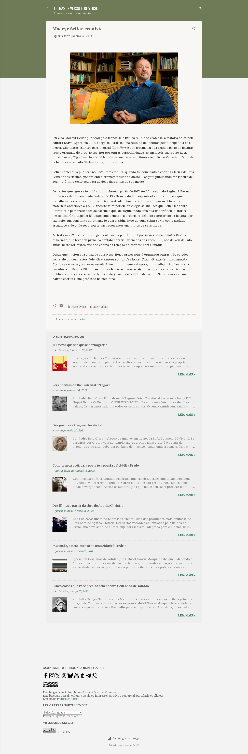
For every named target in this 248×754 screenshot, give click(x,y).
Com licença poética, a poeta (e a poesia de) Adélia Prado (95, 465)
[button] (193, 29)
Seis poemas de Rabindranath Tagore (81, 385)
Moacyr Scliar (99, 306)
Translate (72, 716)
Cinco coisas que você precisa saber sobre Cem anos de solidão (100, 586)
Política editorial (67, 698)
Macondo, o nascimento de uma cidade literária (89, 546)
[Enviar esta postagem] (61, 306)
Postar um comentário (70, 319)
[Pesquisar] (200, 9)
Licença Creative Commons (100, 692)
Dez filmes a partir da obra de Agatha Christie (87, 506)
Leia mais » (187, 374)
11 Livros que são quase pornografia (79, 345)
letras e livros (77, 306)
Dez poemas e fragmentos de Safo (78, 425)
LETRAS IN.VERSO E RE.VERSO (76, 8)
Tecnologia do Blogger (126, 738)
